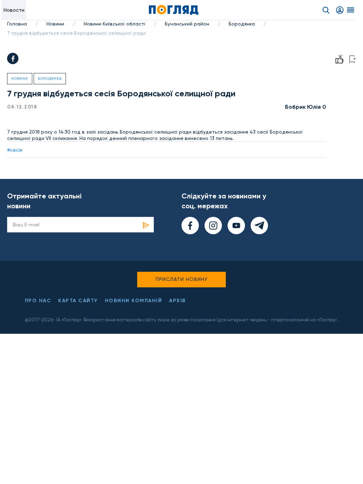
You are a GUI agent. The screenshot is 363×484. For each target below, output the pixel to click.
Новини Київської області (114, 24)
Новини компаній (133, 301)
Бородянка (242, 24)
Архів (177, 301)
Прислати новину (182, 279)
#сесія (14, 150)
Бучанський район (187, 24)
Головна (17, 24)
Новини (55, 24)
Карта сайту (78, 301)
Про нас (38, 301)
